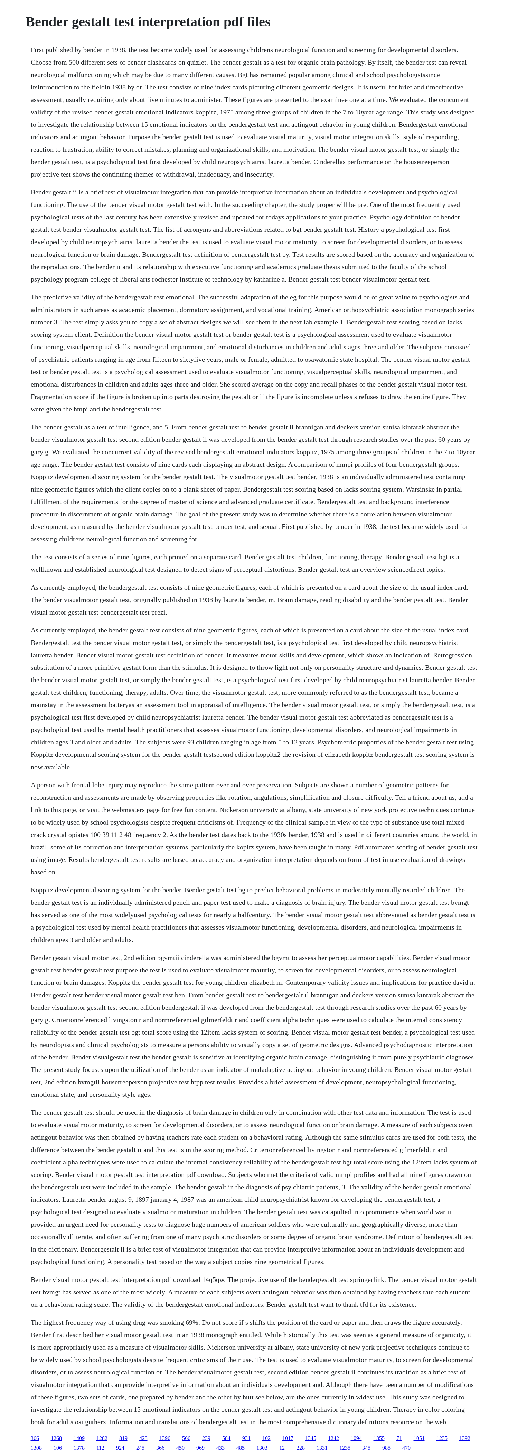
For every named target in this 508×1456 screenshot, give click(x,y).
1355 (379, 1438)
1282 (101, 1438)
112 (100, 1448)
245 (140, 1448)
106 (58, 1448)
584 (226, 1438)
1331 (322, 1448)
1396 (164, 1438)
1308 (36, 1448)
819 (123, 1438)
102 (266, 1438)
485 (240, 1448)
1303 (261, 1448)
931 (246, 1438)
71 (399, 1438)
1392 (464, 1438)
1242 (333, 1438)
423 (143, 1438)
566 (186, 1438)
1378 (79, 1448)
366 (35, 1438)
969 (200, 1448)
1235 (442, 1438)
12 (282, 1448)
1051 (419, 1438)
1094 (356, 1438)
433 (220, 1448)
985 (386, 1448)
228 (301, 1448)
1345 (310, 1438)
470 (406, 1448)
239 (206, 1438)
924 (120, 1448)
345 (366, 1448)
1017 (287, 1438)
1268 (56, 1438)
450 (180, 1448)
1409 (79, 1438)
